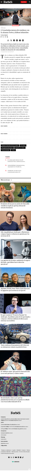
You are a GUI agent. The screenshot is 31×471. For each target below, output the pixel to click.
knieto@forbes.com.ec (23, 426)
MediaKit (19, 450)
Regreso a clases (19, 147)
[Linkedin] (23, 40)
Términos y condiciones (6, 450)
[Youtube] (16, 457)
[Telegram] (20, 40)
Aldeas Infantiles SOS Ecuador (10, 145)
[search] (29, 2)
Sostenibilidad (5, 150)
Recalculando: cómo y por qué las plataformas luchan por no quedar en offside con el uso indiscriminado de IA (15, 399)
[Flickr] (20, 457)
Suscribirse (23, 1)
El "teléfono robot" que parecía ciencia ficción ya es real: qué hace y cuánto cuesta (15, 372)
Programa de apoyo (7, 147)
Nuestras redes (15, 451)
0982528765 (3, 439)
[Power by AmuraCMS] (15, 461)
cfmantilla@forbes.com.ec (15, 424)
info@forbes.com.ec (18, 420)
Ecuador (23, 145)
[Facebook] (14, 40)
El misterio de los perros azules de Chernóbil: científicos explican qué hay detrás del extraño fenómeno (15, 205)
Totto (13, 150)
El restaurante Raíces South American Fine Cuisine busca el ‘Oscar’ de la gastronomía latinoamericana (16, 160)
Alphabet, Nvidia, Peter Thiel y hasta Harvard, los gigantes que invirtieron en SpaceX (15, 289)
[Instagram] (13, 457)
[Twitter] (11, 40)
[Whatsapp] (8, 40)
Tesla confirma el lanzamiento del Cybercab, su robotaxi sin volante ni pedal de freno (15, 346)
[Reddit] (17, 40)
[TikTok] (23, 457)
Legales (14, 450)
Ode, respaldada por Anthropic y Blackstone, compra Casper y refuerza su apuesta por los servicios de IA (15, 234)
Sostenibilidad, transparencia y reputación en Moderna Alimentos (16, 166)
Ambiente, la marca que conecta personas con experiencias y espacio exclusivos (14, 171)
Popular (7, 156)
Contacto (24, 450)
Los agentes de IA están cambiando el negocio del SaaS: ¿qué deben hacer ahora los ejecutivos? (15, 262)
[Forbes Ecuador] (8, 2)
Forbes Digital (4, 35)
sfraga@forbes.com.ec (22, 428)
